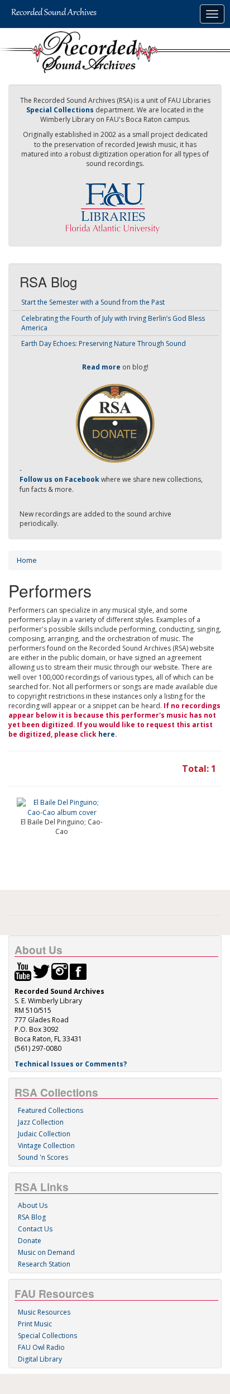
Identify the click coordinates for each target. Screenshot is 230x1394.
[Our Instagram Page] (59, 970)
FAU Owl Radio (41, 1347)
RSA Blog (32, 1217)
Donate (29, 1240)
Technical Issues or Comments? (71, 1064)
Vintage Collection (46, 1145)
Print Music (35, 1324)
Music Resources (44, 1312)
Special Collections (47, 1335)
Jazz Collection (41, 1122)
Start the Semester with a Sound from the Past (93, 302)
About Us (32, 1205)
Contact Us (35, 1229)
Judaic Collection (44, 1134)
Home (27, 560)
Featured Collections (50, 1110)
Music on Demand (46, 1252)
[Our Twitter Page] (41, 970)
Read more (101, 367)
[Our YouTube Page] (23, 970)
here (106, 734)
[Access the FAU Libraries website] (115, 203)
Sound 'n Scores (43, 1157)
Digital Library (40, 1359)
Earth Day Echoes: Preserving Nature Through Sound (103, 343)
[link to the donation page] (115, 422)
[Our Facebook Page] (78, 970)
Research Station (44, 1264)
